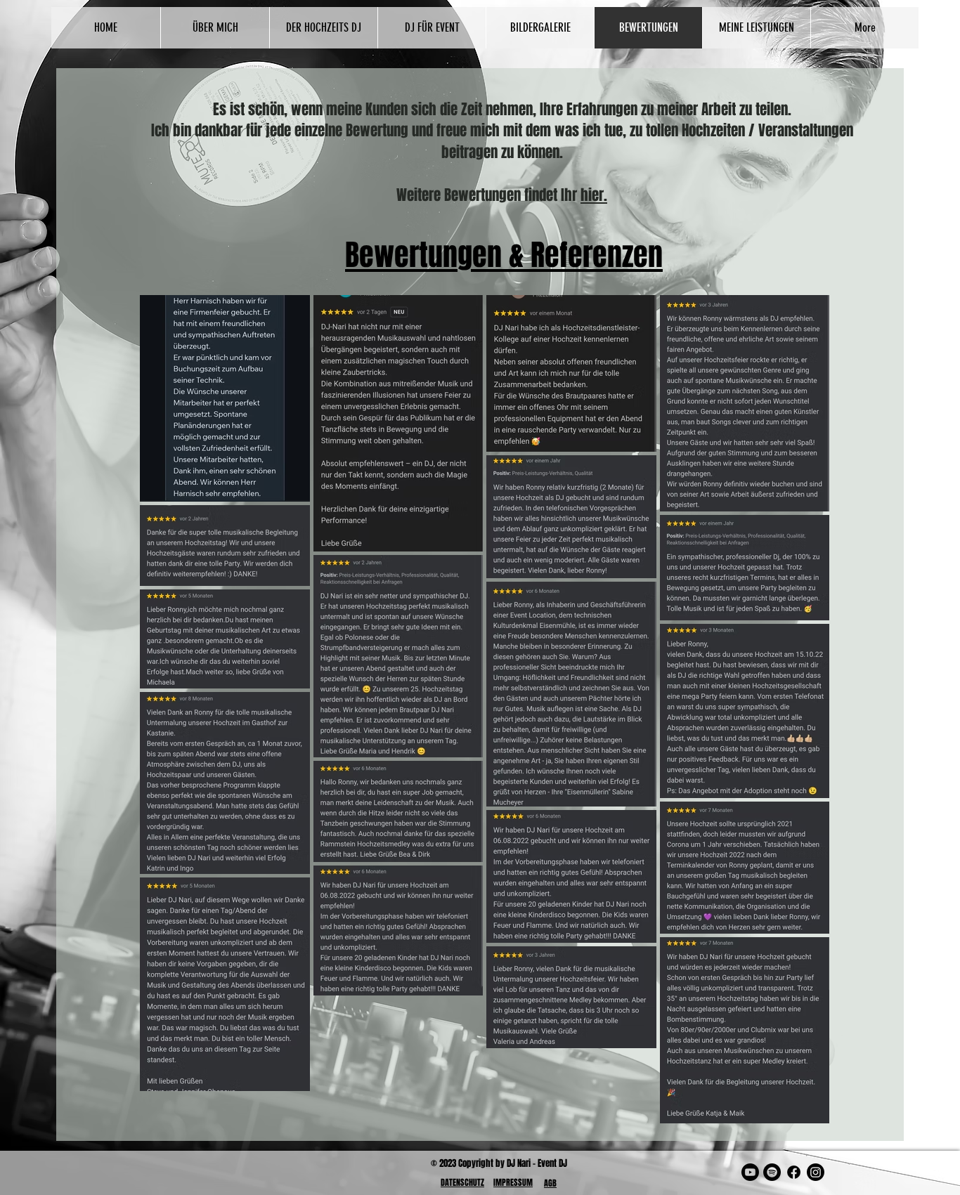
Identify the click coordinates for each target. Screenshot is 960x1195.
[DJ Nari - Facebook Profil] (794, 1172)
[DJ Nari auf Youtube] (750, 1172)
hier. (593, 195)
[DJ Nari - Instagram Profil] (815, 1172)
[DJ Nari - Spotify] (772, 1172)
